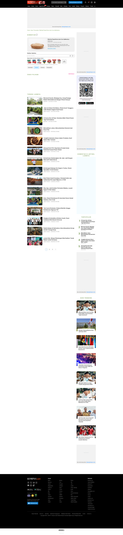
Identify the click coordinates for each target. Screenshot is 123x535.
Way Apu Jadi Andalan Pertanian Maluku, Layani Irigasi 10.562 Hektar (57, 189)
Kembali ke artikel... (52, 48)
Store (72, 491)
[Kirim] (73, 56)
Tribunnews (90, 503)
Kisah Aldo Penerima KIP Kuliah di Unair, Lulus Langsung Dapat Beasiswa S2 (85, 348)
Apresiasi (30, 67)
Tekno (52, 6)
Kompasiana (90, 485)
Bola (61, 6)
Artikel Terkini (73, 498)
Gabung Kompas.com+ (66, 26)
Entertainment (50, 498)
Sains (49, 500)
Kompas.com (90, 480)
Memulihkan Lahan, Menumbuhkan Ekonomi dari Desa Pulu (58, 128)
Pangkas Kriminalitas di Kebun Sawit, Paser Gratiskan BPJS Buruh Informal (56, 219)
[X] (31, 483)
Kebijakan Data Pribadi (65, 513)
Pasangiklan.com (91, 491)
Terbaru (36, 67)
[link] (92, 2)
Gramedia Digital (91, 507)
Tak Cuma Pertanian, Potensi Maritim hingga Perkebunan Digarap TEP (56, 209)
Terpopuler (49, 67)
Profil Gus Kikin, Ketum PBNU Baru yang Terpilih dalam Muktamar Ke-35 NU (85, 401)
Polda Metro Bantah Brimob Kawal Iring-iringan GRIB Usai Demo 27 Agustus (85, 366)
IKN (48, 491)
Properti (82, 6)
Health (49, 501)
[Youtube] (28, 485)
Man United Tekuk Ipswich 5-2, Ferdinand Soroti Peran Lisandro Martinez (85, 438)
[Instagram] (36, 483)
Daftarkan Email (33, 503)
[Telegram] (34, 483)
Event (36, 6)
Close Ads (61, 530)
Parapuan (61, 498)
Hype (60, 487)
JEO (71, 484)
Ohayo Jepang (74, 487)
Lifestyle (65, 6)
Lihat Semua (71, 73)
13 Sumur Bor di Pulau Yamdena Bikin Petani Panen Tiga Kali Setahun (58, 118)
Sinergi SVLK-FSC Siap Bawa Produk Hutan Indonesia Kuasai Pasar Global (56, 148)
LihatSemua (64, 62)
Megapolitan (50, 485)
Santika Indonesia (91, 509)
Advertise (47, 513)
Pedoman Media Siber (76, 513)
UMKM (60, 494)
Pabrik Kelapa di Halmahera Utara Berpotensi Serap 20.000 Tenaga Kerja (58, 229)
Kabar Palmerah (35, 513)
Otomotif (57, 6)
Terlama (42, 67)
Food (60, 492)
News (29, 6)
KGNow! (89, 489)
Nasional (49, 482)
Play (71, 494)
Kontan (89, 492)
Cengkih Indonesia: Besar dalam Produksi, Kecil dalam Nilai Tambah (57, 139)
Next (55, 249)
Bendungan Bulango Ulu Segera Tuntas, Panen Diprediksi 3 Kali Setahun (57, 169)
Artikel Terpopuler (74, 496)
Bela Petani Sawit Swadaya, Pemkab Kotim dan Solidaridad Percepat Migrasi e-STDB (57, 179)
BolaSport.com (91, 500)
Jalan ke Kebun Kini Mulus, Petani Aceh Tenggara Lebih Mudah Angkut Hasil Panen (58, 108)
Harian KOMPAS (91, 482)
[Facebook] (28, 483)
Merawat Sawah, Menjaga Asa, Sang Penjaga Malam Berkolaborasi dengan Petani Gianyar (57, 98)
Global (49, 484)
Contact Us (89, 513)
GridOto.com (90, 498)
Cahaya (48, 6)
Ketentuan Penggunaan (55, 513)
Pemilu (49, 489)
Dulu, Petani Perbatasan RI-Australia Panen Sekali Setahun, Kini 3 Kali (58, 199)
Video (60, 501)
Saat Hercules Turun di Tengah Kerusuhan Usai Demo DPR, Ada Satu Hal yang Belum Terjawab (86, 419)
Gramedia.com (91, 505)
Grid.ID (89, 496)
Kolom (32, 6)
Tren (70, 6)
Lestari (74, 7)
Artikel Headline (74, 501)
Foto (60, 500)
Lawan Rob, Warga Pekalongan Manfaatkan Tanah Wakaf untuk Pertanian (58, 239)
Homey (60, 491)
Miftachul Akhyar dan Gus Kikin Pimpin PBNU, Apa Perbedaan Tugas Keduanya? (86, 314)
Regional (50, 487)
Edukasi (87, 6)
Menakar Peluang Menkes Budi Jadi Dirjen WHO (85, 331)
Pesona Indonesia (74, 492)
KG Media (90, 487)
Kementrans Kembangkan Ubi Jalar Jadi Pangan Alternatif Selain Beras (57, 159)
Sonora (89, 494)
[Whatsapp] (31, 485)
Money (77, 6)
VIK (71, 482)
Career (84, 513)
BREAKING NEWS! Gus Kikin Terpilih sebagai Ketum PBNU (85, 383)
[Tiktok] (34, 485)
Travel (91, 6)
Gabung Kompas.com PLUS (75, 2)
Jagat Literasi (42, 6)
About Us (41, 513)
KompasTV (90, 484)
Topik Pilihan (73, 500)
